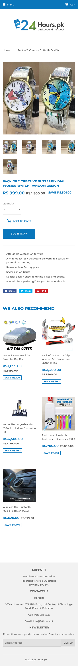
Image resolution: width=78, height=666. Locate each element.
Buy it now (19, 233)
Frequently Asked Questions (39, 580)
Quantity (8, 203)
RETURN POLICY (39, 585)
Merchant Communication (39, 576)
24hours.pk (40, 659)
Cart (72, 4)
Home (6, 50)
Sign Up (68, 642)
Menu (10, 4)
